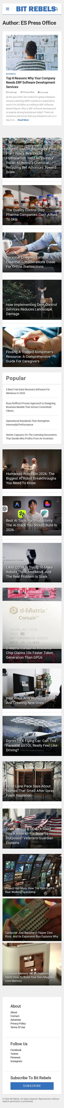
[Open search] (58, 7)
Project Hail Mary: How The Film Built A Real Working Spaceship (29, 890)
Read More (23, 120)
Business (11, 74)
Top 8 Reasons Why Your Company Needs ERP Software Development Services (30, 82)
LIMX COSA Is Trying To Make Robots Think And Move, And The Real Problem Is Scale (29, 572)
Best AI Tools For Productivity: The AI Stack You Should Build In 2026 (31, 525)
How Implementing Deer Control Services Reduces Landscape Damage (31, 309)
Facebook (15, 1050)
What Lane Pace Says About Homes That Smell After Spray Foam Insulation (30, 791)
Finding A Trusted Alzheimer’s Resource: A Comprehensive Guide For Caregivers (29, 356)
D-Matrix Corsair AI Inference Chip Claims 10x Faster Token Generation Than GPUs (29, 653)
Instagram (16, 1061)
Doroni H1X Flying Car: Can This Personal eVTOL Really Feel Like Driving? (31, 745)
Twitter (14, 1053)
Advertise (15, 1019)
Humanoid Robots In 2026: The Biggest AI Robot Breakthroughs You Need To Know (31, 478)
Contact (14, 1016)
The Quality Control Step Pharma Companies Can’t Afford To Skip (31, 214)
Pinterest (15, 1057)
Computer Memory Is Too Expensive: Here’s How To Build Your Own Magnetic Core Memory (30, 977)
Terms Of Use (17, 1027)
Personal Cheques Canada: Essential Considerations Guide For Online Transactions (30, 262)
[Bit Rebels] (34, 11)
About (13, 1012)
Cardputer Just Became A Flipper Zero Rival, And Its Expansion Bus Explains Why (31, 934)
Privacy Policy (18, 1023)
